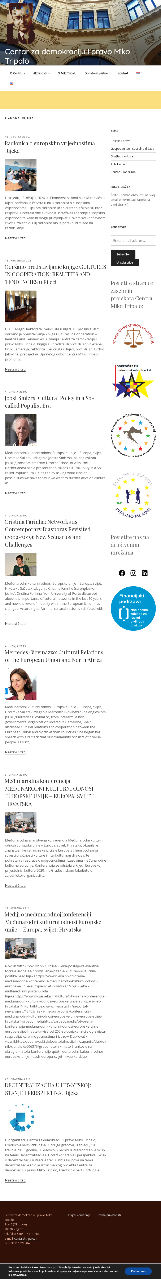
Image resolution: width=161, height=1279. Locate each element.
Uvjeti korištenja (79, 1215)
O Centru (16, 73)
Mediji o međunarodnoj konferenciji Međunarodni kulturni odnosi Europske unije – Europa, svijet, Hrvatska (53, 922)
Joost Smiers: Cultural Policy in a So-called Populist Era (49, 401)
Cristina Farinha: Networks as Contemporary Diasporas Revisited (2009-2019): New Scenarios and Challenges (48, 533)
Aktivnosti (40, 73)
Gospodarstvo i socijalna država (132, 149)
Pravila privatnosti (109, 1215)
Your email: (118, 227)
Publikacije (118, 164)
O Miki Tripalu (67, 73)
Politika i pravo (121, 141)
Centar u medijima (123, 172)
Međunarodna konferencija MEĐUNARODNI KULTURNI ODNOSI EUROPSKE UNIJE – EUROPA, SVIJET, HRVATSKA (50, 792)
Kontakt (123, 73)
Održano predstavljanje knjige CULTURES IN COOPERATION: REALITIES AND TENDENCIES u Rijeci (55, 274)
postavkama (18, 1275)
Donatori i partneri (96, 73)
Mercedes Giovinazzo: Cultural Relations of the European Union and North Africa (54, 656)
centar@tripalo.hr (26, 1238)
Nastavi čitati (15, 238)
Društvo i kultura (122, 156)
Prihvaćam (138, 1271)
